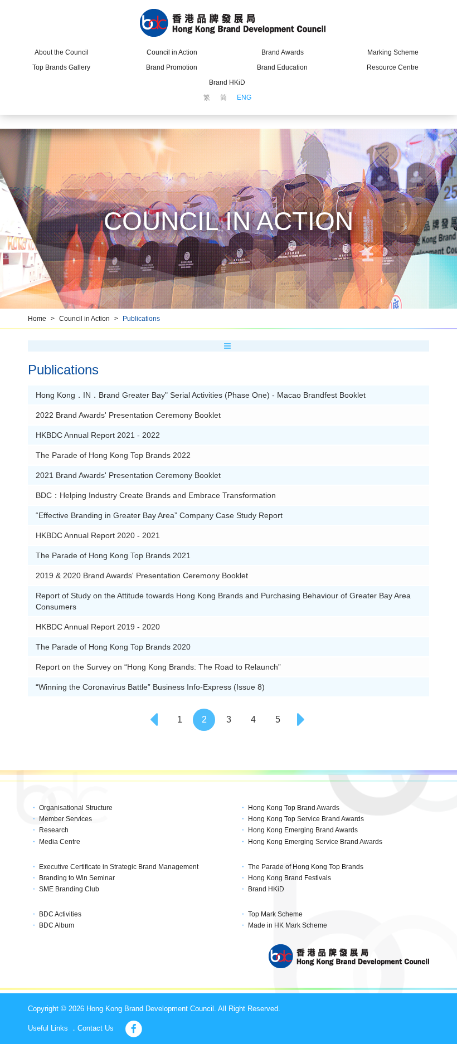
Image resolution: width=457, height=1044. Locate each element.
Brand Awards (282, 52)
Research (54, 830)
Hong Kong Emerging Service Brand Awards (315, 842)
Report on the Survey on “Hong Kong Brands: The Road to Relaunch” (158, 666)
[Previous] (155, 720)
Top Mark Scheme (275, 914)
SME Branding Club (69, 889)
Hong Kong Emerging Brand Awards (303, 830)
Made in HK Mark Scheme (287, 925)
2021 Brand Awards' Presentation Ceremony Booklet (128, 475)
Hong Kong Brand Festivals (289, 878)
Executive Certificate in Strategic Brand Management (118, 867)
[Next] (302, 720)
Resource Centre (393, 67)
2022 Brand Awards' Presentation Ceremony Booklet (128, 415)
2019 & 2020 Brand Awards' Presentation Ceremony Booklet (142, 575)
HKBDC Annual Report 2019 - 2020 (98, 626)
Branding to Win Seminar (77, 878)
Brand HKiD (227, 82)
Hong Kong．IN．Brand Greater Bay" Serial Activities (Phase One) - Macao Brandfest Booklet (201, 395)
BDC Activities (60, 914)
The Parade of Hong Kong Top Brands (305, 867)
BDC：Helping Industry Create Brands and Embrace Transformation (156, 495)
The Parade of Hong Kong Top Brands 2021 (113, 555)
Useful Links (48, 1028)
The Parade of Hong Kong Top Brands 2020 (113, 646)
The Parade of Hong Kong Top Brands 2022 (113, 455)
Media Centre (59, 842)
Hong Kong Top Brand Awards (293, 808)
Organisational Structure (76, 808)
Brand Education (282, 67)
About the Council (62, 52)
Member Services (65, 819)
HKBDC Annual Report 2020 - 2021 (98, 535)
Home (37, 319)
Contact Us (95, 1028)
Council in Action (172, 52)
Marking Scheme (393, 52)
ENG (244, 97)
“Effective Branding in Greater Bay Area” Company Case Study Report (159, 515)
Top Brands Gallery (61, 67)
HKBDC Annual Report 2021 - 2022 (98, 435)
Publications (141, 319)
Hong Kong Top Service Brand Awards (306, 819)
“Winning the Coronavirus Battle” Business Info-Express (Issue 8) (150, 686)
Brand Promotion (171, 67)
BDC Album (56, 925)
